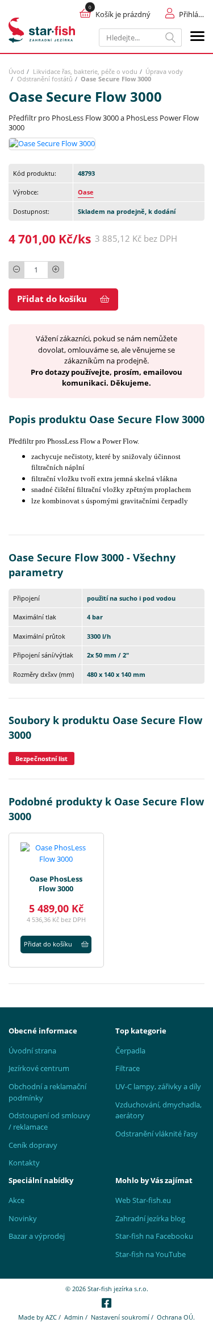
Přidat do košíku (52, 298)
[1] (171, 37)
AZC (51, 1317)
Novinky (23, 1218)
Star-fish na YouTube (150, 1254)
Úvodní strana (32, 1050)
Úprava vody (164, 71)
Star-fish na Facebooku (154, 1236)
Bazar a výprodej (37, 1236)
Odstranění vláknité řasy (156, 1133)
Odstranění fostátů (45, 79)
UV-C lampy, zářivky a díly (158, 1086)
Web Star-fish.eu (143, 1200)
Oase (86, 192)
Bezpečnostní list (41, 758)
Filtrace (127, 1068)
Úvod (16, 71)
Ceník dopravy (33, 1145)
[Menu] (197, 38)
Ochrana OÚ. (176, 1317)
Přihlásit (191, 14)
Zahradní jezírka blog (150, 1218)
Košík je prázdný (123, 14)
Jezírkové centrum (39, 1068)
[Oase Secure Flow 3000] (52, 143)
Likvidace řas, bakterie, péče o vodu (85, 71)
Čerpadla (130, 1050)
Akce (16, 1200)
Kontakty (24, 1162)
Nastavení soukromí (120, 1317)
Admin (73, 1317)
